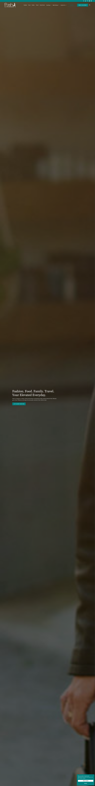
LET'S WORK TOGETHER (19, 403)
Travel (37, 5)
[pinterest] (87, 0)
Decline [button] (85, 783)
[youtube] (89, 0)
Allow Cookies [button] (85, 780)
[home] (10, 5)
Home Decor (42, 5)
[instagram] (83, 0)
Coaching (48, 5)
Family (33, 5)
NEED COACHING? (83, 5)
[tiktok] (85, 0)
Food (29, 5)
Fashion (25, 5)
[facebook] (91, 0)
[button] (49, 5)
